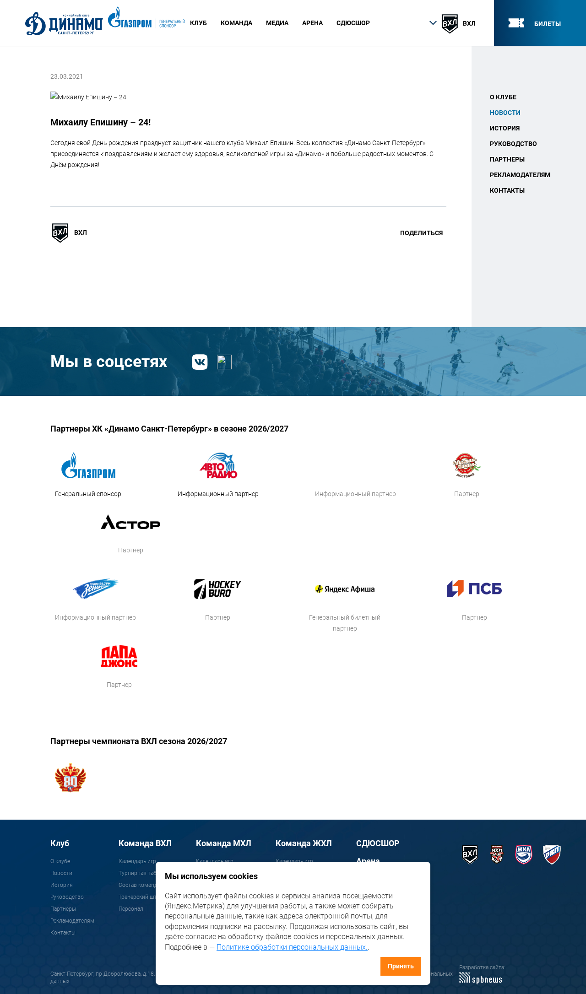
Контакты (507, 190)
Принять (401, 966)
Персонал (131, 909)
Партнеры (507, 159)
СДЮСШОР (353, 23)
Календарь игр (137, 861)
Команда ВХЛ (145, 843)
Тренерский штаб (141, 897)
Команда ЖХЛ (304, 843)
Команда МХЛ (223, 843)
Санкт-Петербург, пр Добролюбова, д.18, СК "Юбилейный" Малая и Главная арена (155, 974)
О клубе (503, 97)
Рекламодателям (520, 174)
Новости (505, 112)
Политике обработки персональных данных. (292, 947)
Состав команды (140, 885)
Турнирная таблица (144, 873)
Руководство (513, 143)
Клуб (59, 843)
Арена (368, 861)
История (505, 128)
